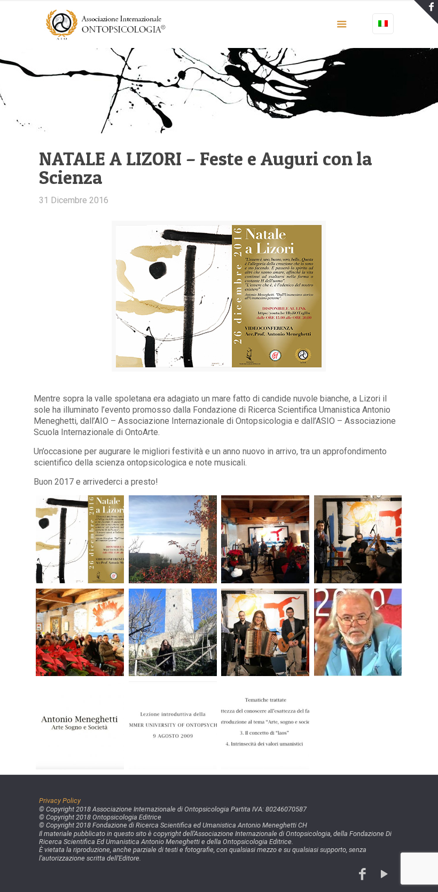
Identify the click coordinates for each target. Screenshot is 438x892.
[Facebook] (362, 874)
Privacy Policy (60, 801)
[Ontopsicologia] (106, 24)
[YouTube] (384, 874)
